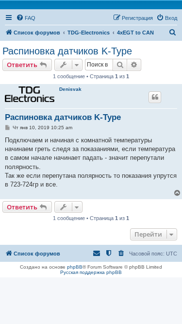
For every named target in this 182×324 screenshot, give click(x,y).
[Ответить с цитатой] (155, 97)
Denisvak (70, 89)
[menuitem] (25, 18)
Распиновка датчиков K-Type (67, 51)
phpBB (75, 267)
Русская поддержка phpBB (91, 272)
